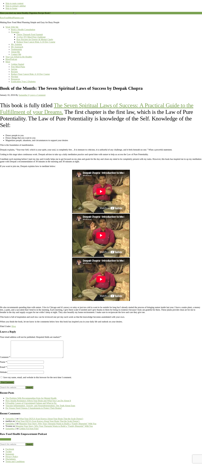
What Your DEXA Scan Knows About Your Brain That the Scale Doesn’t (51, 419)
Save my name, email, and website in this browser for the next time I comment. (37, 377)
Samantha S (10, 419)
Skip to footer (11, 8)
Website (3, 372)
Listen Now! (5, 439)
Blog (14, 326)
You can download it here (62, 13)
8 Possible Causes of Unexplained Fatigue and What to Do (30, 403)
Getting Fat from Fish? (29, 428)
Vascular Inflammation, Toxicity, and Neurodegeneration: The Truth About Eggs (40, 405)
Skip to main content (14, 3)
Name (3, 362)
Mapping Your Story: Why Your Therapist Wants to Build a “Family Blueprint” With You (57, 423)
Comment (5, 357)
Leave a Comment (37, 95)
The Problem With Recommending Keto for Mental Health (30, 398)
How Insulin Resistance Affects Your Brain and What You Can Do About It (38, 400)
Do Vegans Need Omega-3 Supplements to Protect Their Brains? (33, 408)
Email (3, 367)
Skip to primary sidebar (15, 6)
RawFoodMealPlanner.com (12, 18)
